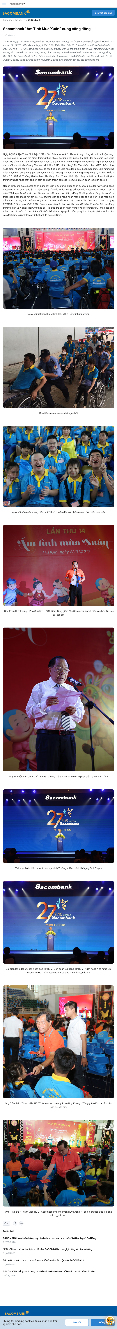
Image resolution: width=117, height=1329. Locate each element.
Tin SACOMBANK (32, 20)
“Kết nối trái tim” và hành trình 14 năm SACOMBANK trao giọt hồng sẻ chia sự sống (47, 1249)
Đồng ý (103, 1322)
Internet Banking (103, 12)
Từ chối (77, 1322)
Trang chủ (7, 20)
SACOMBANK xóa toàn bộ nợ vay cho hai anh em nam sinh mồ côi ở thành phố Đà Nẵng (49, 1238)
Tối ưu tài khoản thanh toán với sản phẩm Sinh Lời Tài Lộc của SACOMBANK (43, 1260)
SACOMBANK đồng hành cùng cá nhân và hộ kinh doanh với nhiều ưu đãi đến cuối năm (49, 1271)
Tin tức (18, 20)
